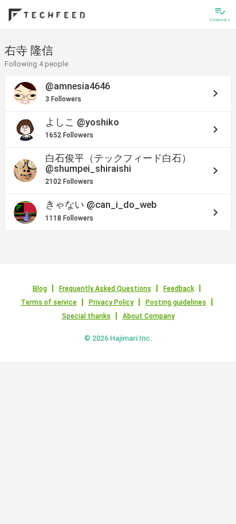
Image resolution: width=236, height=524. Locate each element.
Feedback (178, 289)
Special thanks (86, 316)
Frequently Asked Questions (105, 289)
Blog (40, 289)
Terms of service (49, 302)
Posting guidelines (175, 302)
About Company (149, 316)
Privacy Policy (111, 302)
